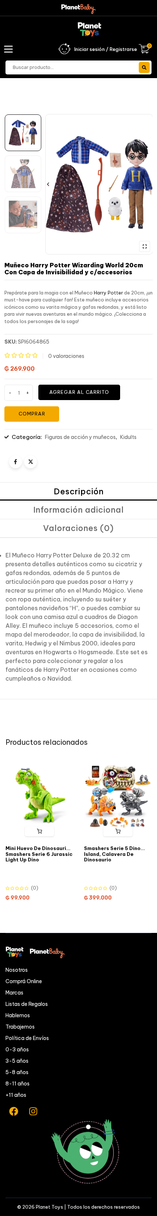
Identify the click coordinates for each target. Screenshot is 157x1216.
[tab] (78, 492)
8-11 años (17, 1083)
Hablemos (17, 1015)
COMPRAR (32, 414)
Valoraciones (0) (78, 528)
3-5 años (16, 1061)
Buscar (144, 67)
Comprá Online (23, 981)
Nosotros (16, 970)
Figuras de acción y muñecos (80, 437)
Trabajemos (20, 1026)
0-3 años (17, 1049)
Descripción (79, 491)
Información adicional (78, 510)
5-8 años (16, 1072)
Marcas (14, 992)
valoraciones (66, 356)
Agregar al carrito (79, 392)
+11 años (15, 1095)
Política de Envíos (27, 1038)
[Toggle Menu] (10, 48)
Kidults (128, 437)
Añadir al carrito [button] (39, 831)
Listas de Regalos (26, 1004)
